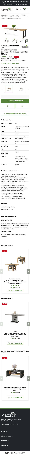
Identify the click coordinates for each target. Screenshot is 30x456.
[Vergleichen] (26, 255)
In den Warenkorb (16, 290)
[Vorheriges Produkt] (27, 17)
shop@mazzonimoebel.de (12, 424)
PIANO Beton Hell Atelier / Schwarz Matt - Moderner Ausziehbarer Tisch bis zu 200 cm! (15, 334)
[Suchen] (17, 9)
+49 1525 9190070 (9, 1)
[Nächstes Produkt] (28, 17)
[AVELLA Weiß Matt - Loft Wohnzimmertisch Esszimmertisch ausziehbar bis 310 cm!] (21, 89)
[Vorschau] (26, 258)
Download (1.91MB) (7, 209)
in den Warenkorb (16, 101)
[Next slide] (28, 89)
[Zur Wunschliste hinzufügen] (8, 106)
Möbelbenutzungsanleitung (8, 207)
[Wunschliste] (26, 252)
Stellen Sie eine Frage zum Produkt (15, 113)
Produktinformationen (8, 216)
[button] (1, 271)
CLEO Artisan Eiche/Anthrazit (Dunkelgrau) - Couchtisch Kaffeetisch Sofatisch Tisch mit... (15, 282)
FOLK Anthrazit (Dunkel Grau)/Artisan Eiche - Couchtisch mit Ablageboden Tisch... (15, 389)
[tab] (15, 216)
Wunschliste (9, 4)
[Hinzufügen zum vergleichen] (22, 106)
